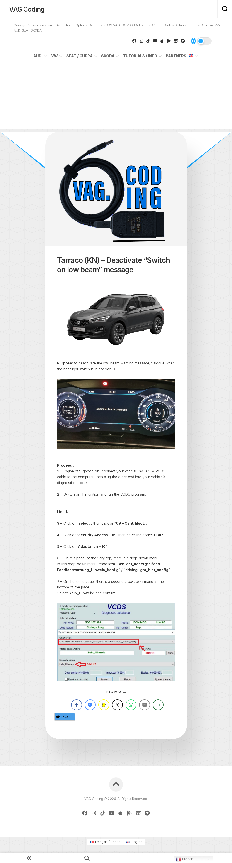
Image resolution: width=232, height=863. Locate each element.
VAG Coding (27, 9)
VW (54, 56)
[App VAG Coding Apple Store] (162, 41)
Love (66, 717)
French (187, 859)
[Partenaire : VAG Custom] (176, 41)
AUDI (38, 56)
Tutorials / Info (140, 56)
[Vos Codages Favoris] (183, 41)
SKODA (107, 56)
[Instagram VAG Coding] (141, 41)
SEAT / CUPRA (79, 56)
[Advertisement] (116, 97)
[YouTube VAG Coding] (155, 41)
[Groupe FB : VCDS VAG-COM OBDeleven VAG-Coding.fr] (134, 41)
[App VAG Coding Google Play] (169, 41)
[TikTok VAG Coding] (148, 41)
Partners (176, 56)
